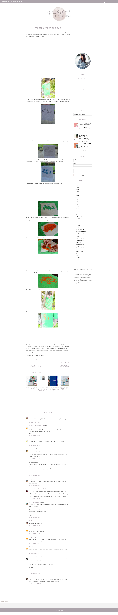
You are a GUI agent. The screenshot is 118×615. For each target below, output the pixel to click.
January (78, 261)
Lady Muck (32, 577)
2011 (76, 212)
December (78, 216)
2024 (76, 187)
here (44, 221)
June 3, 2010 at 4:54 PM (34, 422)
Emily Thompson (33, 537)
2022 (76, 191)
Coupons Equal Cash (34, 439)
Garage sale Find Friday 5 (81, 248)
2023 (76, 189)
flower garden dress (80, 229)
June (77, 227)
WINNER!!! (78, 235)
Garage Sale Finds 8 (80, 233)
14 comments (28, 362)
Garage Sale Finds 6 (80, 244)
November (78, 218)
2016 (76, 203)
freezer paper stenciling (45, 359)
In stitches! (78, 242)
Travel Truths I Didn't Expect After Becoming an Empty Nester (85, 145)
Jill (30, 547)
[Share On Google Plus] (69, 362)
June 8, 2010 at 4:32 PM (34, 573)
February (78, 259)
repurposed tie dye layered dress (83, 246)
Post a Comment (31, 587)
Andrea (31, 416)
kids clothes (57, 359)
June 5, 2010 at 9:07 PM (34, 485)
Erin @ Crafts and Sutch (35, 502)
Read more (86, 131)
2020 (76, 195)
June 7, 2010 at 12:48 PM (34, 525)
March (77, 257)
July (77, 225)
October (78, 220)
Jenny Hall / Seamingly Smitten (37, 425)
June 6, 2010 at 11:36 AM (34, 498)
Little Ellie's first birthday (81, 238)
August (77, 224)
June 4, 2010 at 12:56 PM (34, 458)
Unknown (31, 529)
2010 (76, 214)
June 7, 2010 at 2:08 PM (34, 533)
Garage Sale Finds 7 (80, 240)
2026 (76, 184)
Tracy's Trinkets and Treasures (37, 479)
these (40, 355)
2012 (76, 210)
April (77, 255)
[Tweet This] (65, 362)
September (78, 222)
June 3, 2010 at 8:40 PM (34, 435)
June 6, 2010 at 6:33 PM (34, 517)
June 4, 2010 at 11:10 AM (34, 445)
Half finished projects (80, 237)
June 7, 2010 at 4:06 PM (34, 543)
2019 (76, 197)
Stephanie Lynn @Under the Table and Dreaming (41, 489)
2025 (76, 186)
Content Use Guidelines (16, 1)
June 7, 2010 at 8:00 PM (34, 553)
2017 (76, 201)
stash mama (32, 449)
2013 (76, 208)
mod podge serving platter (81, 231)
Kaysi (30, 521)
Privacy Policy (4, 601)
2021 (76, 193)
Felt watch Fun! (79, 251)
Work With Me (5, 1)
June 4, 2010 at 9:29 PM (34, 475)
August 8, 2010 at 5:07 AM (35, 583)
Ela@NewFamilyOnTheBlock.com (37, 556)
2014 (76, 206)
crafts (34, 359)
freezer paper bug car (80, 249)
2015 (76, 205)
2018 (76, 199)
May (77, 253)
